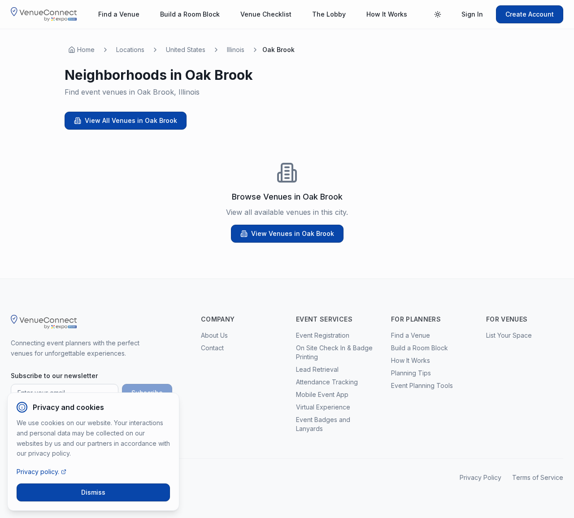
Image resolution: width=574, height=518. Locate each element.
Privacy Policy (480, 477)
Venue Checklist (265, 14)
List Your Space (509, 335)
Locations (130, 49)
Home (86, 49)
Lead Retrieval (317, 369)
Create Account (529, 14)
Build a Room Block (190, 14)
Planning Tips (411, 373)
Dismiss (93, 492)
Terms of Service (537, 477)
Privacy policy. (38, 471)
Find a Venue (118, 14)
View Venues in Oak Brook (292, 233)
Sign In (472, 14)
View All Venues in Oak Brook (131, 120)
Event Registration (322, 335)
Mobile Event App (322, 394)
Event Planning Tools (422, 385)
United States (185, 49)
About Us (214, 335)
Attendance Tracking (327, 382)
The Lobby (329, 14)
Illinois (235, 49)
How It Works (386, 14)
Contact (212, 348)
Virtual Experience (323, 407)
